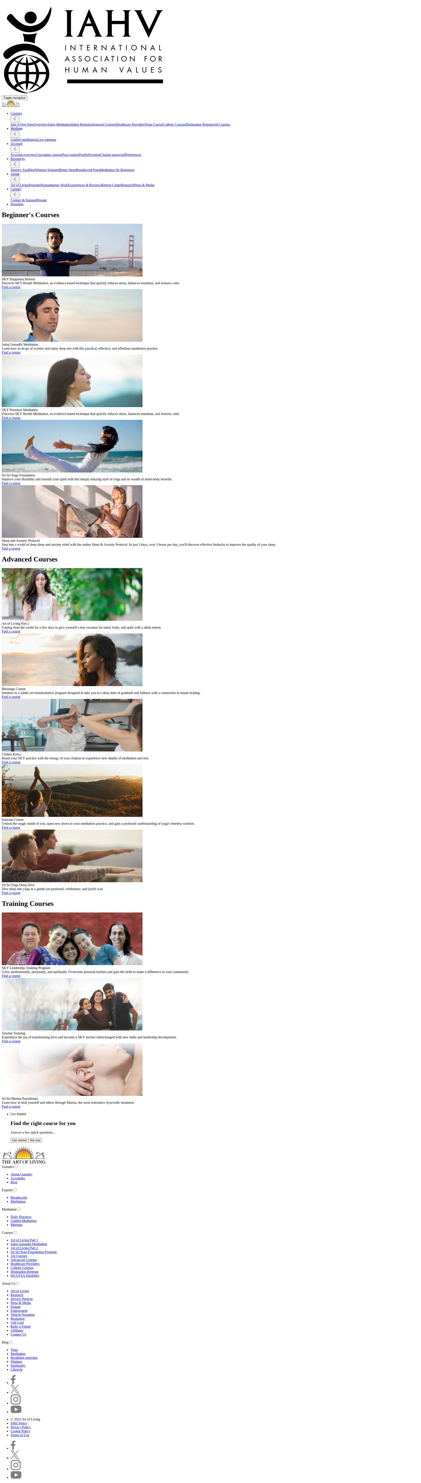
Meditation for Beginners (117, 170)
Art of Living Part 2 (24, 1248)
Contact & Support (24, 200)
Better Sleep (67, 170)
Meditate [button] (17, 128)
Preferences (133, 155)
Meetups (16, 1225)
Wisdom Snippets (47, 170)
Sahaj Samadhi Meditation (29, 1244)
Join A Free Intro (22, 124)
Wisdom (16, 1361)
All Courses (222, 124)
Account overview (23, 155)
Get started (19, 1140)
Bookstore (18, 1318)
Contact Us (18, 1334)
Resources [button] (18, 159)
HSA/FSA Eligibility (25, 1275)
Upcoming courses (49, 155)
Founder (35, 185)
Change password (112, 155)
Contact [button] (16, 189)
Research (127, 185)
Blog (31, 170)
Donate (42, 200)
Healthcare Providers (130, 124)
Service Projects (22, 1299)
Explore (7, 1190)
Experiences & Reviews (84, 185)
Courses (7, 1232)
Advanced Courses (103, 124)
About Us (8, 1283)
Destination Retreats (200, 124)
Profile (83, 155)
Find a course (11, 287)
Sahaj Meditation (59, 124)
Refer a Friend (20, 1326)
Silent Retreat (80, 124)
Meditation (18, 1201)
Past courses (70, 155)
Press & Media (144, 185)
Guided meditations (24, 139)
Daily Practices (21, 1217)
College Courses (174, 124)
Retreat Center (111, 185)
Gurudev (8, 1167)
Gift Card (17, 1322)
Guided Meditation (24, 1221)
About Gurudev (21, 1174)
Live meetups (46, 139)
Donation (17, 204)
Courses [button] (16, 113)
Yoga (96, 170)
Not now (35, 1140)
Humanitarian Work (54, 185)
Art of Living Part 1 (24, 1240)
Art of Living (20, 185)
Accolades (18, 1178)
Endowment (19, 1311)
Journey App (19, 170)
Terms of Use (20, 1435)
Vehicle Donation (23, 1315)
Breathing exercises (24, 1358)
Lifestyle (17, 1369)
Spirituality (18, 1365)
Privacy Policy (21, 1427)
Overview (41, 124)
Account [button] (16, 143)
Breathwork (84, 170)
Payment (94, 155)
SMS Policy (19, 1423)
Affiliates (17, 1330)
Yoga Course (154, 124)
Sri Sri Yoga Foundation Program (34, 1252)
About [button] (15, 174)
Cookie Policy (20, 1431)
